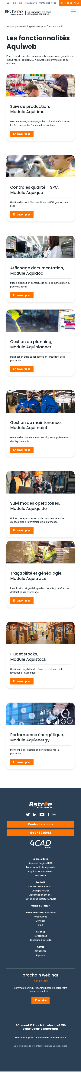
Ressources (40, 917)
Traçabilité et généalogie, (36, 573)
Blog (40, 925)
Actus (40, 947)
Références (40, 936)
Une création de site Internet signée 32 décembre (40, 1045)
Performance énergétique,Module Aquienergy (37, 737)
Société (41, 882)
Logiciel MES (40, 859)
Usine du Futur (40, 906)
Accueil (10, 26)
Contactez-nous (40, 824)
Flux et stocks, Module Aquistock (28, 656)
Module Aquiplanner (30, 347)
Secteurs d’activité (41, 940)
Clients (40, 932)
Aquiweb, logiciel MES (28, 26)
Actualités (40, 951)
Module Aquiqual (27, 192)
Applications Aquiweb (40, 871)
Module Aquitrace (28, 578)
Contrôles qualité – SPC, (34, 187)
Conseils (40, 921)
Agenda (40, 955)
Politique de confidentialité (51, 1037)
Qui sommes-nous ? (40, 886)
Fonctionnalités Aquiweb (40, 867)
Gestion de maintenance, (36, 422)
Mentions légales (24, 1037)
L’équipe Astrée (41, 891)
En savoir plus (22, 133)
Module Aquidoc (26, 273)
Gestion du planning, (31, 341)
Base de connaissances (41, 912)
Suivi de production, (30, 106)
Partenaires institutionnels (40, 899)
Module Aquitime (27, 111)
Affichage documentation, (37, 268)
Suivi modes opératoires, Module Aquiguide (35, 505)
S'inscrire (40, 1000)
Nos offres (41, 875)
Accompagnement (40, 895)
